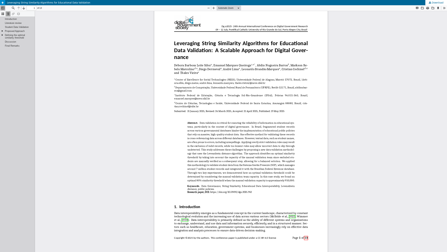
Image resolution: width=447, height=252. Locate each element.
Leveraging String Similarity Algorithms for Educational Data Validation (48, 2)
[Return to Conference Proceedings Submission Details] (2, 2)
